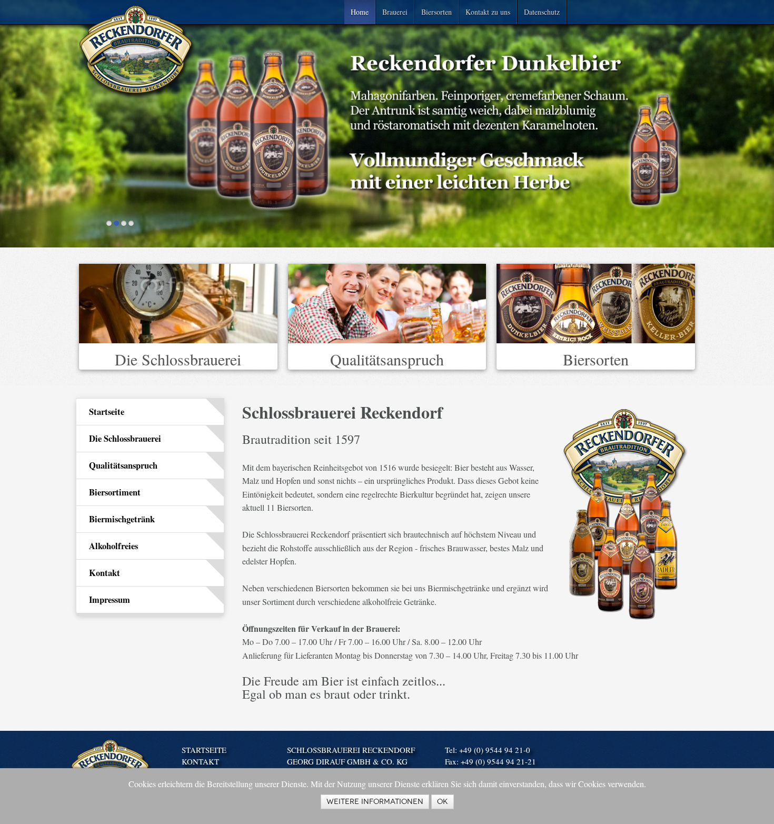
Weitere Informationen (374, 801)
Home (360, 12)
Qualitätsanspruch (387, 359)
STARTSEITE (204, 749)
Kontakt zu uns (487, 12)
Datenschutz (542, 12)
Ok (442, 801)
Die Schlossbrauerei (178, 359)
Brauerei (395, 12)
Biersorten (436, 12)
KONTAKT (200, 761)
